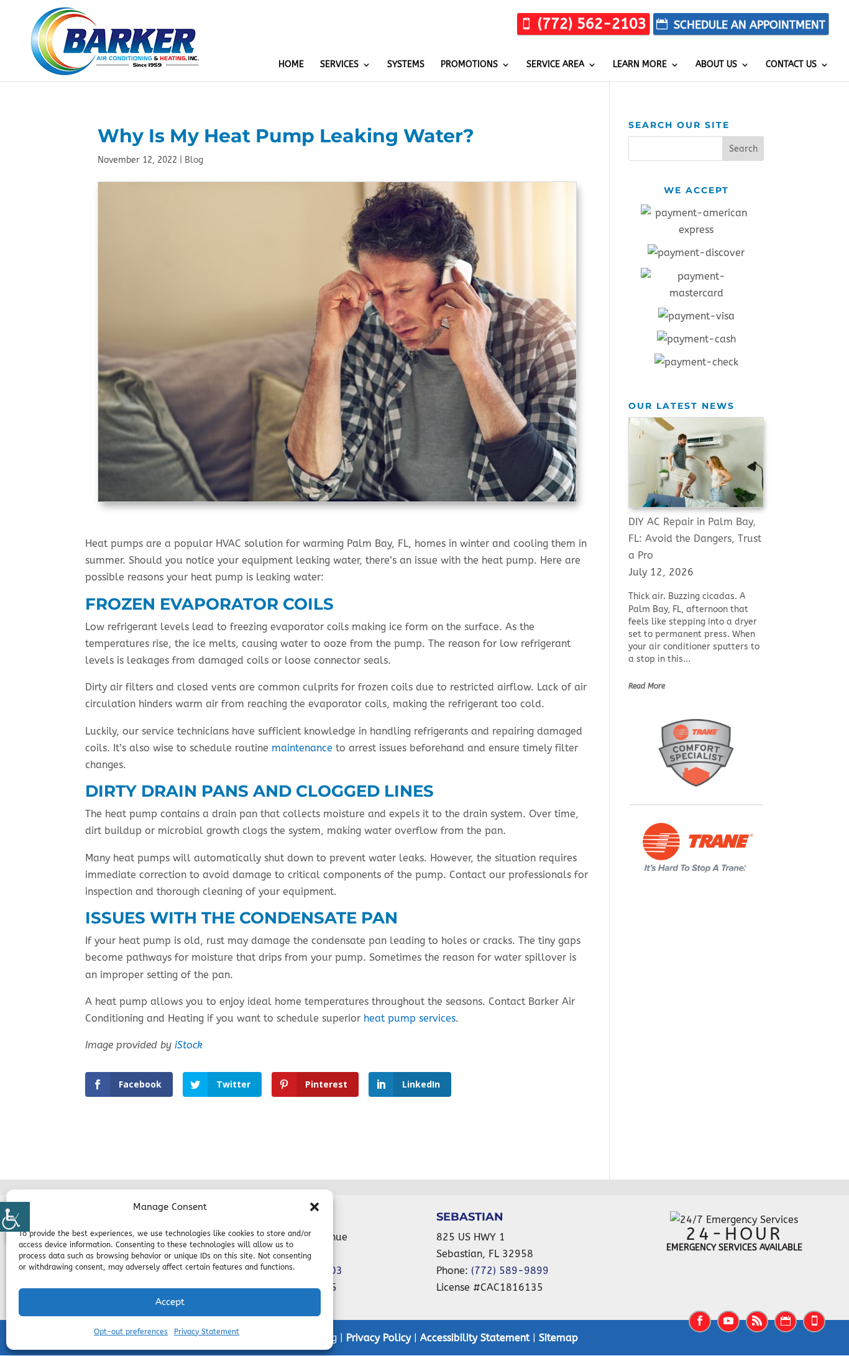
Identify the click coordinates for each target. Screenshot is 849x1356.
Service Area (555, 65)
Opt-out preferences (131, 1331)
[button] (314, 1207)
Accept (170, 1302)
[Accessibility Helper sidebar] (15, 1217)
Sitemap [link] (558, 1338)
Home (291, 65)
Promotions (469, 65)
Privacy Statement (206, 1331)
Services (339, 65)
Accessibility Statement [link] (475, 1338)
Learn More (640, 65)
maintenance (302, 748)
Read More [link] (646, 686)
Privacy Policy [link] (378, 1338)
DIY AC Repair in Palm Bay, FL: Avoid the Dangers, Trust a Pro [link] (694, 538)
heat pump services (410, 1018)
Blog (194, 160)
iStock (189, 1045)
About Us (716, 65)
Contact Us (791, 65)
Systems (405, 65)
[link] (583, 23)
